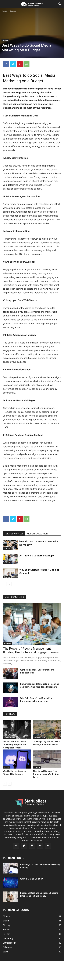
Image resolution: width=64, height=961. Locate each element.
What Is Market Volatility (31, 879)
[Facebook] (6, 64)
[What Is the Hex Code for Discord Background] (17, 759)
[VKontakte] (40, 846)
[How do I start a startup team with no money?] (10, 545)
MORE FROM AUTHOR (37, 534)
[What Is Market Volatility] (10, 882)
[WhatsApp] (26, 64)
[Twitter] (13, 64)
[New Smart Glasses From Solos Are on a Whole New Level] (47, 759)
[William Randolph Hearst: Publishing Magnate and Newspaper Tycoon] (17, 729)
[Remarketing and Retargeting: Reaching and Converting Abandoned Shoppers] (10, 687)
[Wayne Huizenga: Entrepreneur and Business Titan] (10, 673)
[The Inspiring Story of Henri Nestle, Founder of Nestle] (47, 729)
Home (4, 11)
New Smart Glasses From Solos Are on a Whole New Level (46, 774)
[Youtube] (48, 846)
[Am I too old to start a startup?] (10, 559)
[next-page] (9, 584)
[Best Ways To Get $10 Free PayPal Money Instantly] (10, 868)
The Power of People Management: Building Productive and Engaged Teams (31, 650)
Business (7, 643)
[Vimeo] (32, 846)
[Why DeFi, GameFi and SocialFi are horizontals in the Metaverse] (10, 702)
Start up (13, 11)
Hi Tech (7, 767)
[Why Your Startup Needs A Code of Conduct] (10, 573)
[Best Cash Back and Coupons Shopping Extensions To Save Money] (10, 896)
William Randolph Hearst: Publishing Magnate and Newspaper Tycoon (15, 744)
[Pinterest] (20, 64)
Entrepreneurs (9, 738)
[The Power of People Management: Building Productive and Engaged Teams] (32, 624)
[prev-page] (5, 584)
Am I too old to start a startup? (36, 555)
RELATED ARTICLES (14, 534)
